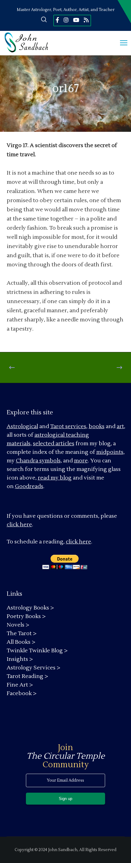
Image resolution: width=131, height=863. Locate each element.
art (120, 426)
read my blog (55, 477)
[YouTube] (76, 20)
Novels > (18, 624)
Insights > (20, 659)
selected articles (53, 443)
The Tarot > (22, 633)
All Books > (21, 642)
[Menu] (121, 43)
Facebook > (22, 693)
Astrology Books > (30, 607)
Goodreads (29, 486)
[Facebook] (57, 20)
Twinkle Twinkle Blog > (37, 650)
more (81, 460)
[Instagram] (66, 20)
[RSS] (86, 20)
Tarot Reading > (27, 676)
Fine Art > (20, 684)
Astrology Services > (33, 667)
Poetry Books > (26, 616)
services (75, 426)
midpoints (109, 452)
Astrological (22, 426)
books (96, 426)
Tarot (57, 426)
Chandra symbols (38, 460)
